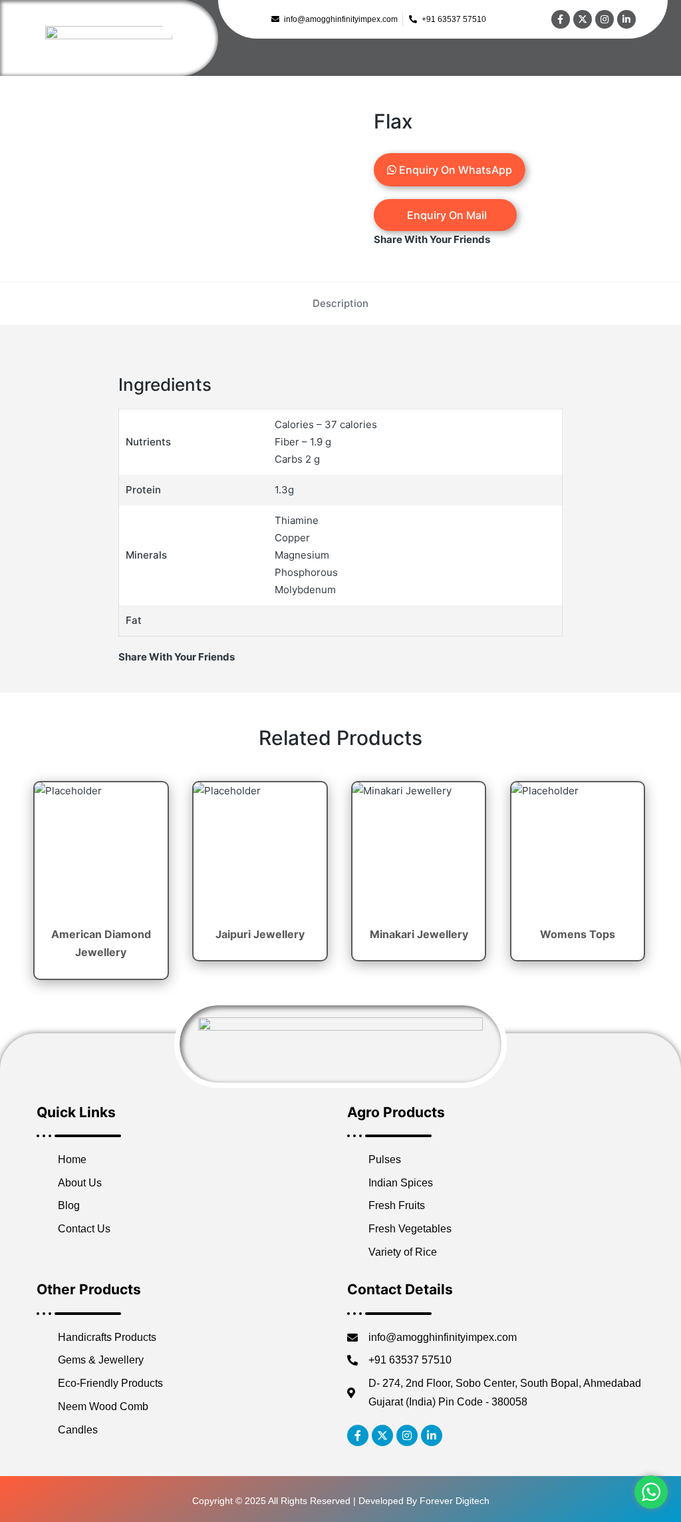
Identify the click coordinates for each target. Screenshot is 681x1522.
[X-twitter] (582, 19)
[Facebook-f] (560, 19)
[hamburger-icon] (653, 62)
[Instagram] (604, 19)
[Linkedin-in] (626, 19)
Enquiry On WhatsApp (454, 169)
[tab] (340, 303)
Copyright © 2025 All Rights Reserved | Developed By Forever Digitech (340, 1500)
